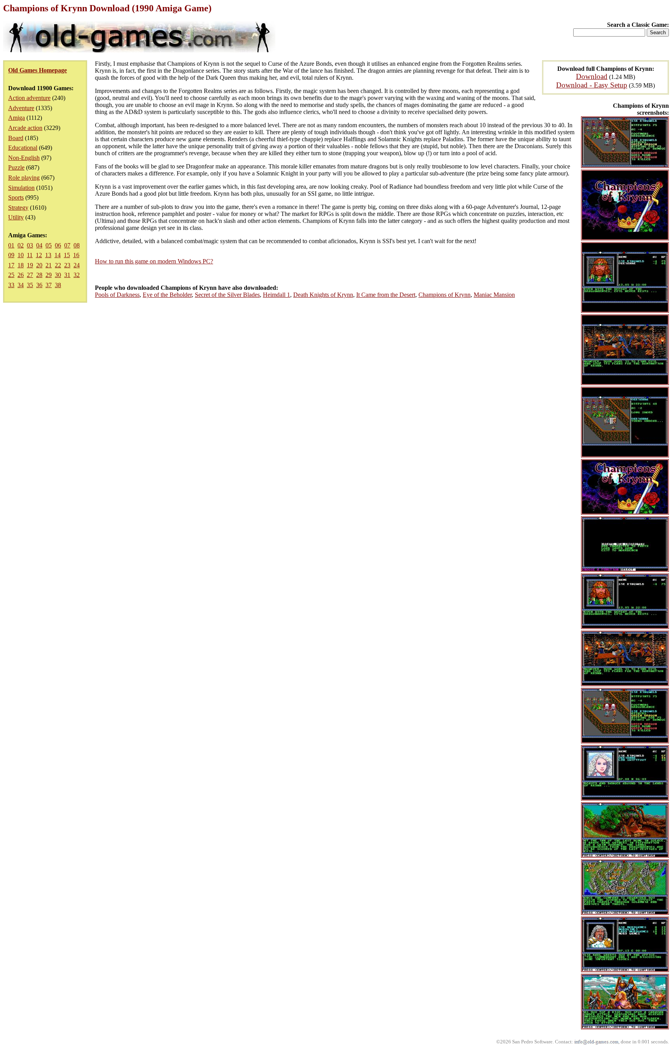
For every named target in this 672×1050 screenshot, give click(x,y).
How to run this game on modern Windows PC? (154, 261)
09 (11, 255)
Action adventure (29, 98)
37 (49, 285)
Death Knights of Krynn (323, 294)
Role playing (24, 177)
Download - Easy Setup (591, 85)
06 (58, 245)
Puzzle (16, 167)
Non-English (24, 157)
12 (39, 255)
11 (30, 255)
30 (58, 275)
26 (21, 275)
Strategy (18, 207)
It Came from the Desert (385, 294)
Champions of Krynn (444, 294)
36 (39, 285)
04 (39, 245)
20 (39, 265)
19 (30, 265)
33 (11, 285)
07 (67, 245)
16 (76, 255)
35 (30, 285)
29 (49, 275)
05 (49, 245)
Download (591, 76)
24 (77, 265)
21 (49, 265)
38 (58, 285)
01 (11, 245)
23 (67, 265)
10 (21, 255)
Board (15, 138)
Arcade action (25, 127)
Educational (22, 147)
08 (77, 245)
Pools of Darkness (117, 294)
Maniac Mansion (494, 294)
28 (39, 275)
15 (67, 255)
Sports (16, 197)
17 (11, 265)
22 (58, 265)
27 (30, 275)
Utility (16, 217)
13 (48, 255)
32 (77, 275)
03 (30, 245)
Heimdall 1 (276, 294)
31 (67, 275)
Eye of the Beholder (167, 294)
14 (57, 255)
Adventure (21, 108)
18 (21, 265)
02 (21, 245)
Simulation (21, 187)
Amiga (16, 117)
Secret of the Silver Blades (227, 294)
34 (21, 285)
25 (11, 275)
